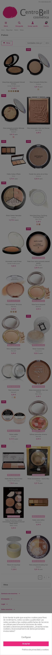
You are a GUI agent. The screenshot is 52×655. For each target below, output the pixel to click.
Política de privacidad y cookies (35, 650)
